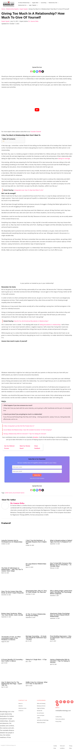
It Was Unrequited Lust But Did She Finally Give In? (18, 426)
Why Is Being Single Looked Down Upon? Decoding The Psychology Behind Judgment (61, 592)
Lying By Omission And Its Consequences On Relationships (11, 541)
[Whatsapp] (34, 71)
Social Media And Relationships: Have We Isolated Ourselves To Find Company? (27, 430)
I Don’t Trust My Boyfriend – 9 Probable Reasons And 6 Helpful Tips (36, 542)
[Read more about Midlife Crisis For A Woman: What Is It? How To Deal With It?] (37, 674)
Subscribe (37, 475)
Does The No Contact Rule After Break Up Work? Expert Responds (12, 592)
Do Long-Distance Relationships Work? (36, 564)
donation (35, 437)
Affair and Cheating (41, 703)
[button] (30, 2)
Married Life (39, 710)
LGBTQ (38, 717)
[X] (42, 71)
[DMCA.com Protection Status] (4, 747)
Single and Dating (40, 708)
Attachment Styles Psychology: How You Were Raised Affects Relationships (60, 615)
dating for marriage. (64, 158)
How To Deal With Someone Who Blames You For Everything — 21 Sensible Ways (60, 564)
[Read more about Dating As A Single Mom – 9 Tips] (37, 651)
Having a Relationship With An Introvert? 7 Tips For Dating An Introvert (24, 434)
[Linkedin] (72, 701)
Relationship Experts (12, 9)
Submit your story (22, 708)
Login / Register (32, 5)
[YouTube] (57, 701)
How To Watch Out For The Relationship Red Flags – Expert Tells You (11, 683)
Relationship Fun (22, 5)
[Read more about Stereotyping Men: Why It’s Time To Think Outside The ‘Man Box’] (37, 582)
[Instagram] (40, 71)
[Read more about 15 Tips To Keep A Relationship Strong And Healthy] (37, 605)
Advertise (20, 705)
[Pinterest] (57, 704)
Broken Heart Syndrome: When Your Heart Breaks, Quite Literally (12, 614)
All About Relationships (24, 2)
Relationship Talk (53, 2)
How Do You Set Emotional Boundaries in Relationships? (31, 321)
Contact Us (20, 710)
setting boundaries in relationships (50, 324)
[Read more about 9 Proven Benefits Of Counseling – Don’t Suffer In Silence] (12, 651)
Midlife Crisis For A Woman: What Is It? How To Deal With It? (36, 682)
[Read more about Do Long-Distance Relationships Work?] (37, 555)
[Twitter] (64, 701)
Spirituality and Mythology (42, 720)
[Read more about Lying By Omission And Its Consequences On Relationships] (12, 532)
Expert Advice (9, 493)
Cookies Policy (59, 716)
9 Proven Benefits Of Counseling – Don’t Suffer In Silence (12, 660)
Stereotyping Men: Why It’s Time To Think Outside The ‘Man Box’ (36, 591)
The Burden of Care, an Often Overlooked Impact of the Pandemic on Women (11, 638)
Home (3, 9)
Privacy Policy (58, 721)
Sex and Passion (40, 713)
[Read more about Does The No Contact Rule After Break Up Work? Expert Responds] (12, 583)
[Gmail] (31, 71)
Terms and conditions (60, 719)
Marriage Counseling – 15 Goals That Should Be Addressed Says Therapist (36, 637)
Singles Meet (35, 2)
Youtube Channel (36, 131)
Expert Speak (24, 9)
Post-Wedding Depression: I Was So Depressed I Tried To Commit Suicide (60, 637)
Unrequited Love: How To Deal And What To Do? (28, 190)
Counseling (43, 2)
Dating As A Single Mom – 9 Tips (36, 659)
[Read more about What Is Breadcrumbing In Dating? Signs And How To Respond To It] (61, 532)
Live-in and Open (40, 715)
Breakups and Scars (41, 705)
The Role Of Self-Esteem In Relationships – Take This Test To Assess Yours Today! (12, 569)
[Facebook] (37, 71)
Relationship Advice (18, 493)
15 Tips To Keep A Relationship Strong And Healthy (36, 614)
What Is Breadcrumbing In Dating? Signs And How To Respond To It (61, 541)
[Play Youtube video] (37, 110)
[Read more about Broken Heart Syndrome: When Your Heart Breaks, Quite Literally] (12, 605)
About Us (20, 703)
